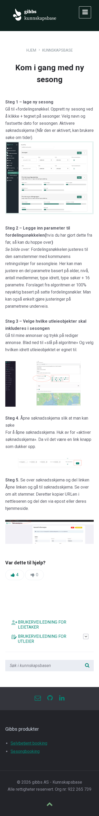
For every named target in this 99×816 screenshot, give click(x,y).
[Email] (38, 698)
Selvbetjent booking (29, 743)
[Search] (87, 666)
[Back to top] (49, 804)
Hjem (31, 50)
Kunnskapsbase (57, 50)
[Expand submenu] (85, 636)
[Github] (50, 698)
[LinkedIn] (62, 698)
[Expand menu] (85, 12)
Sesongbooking (25, 751)
